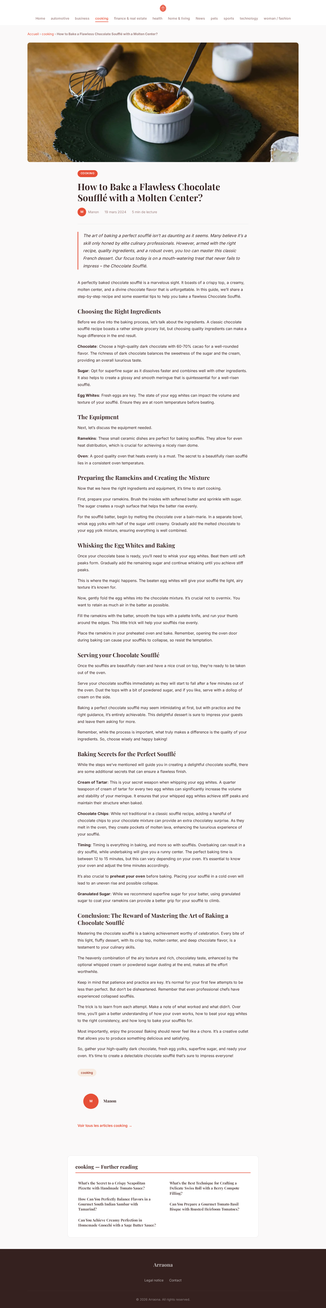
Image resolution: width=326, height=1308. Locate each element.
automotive (60, 18)
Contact (175, 1280)
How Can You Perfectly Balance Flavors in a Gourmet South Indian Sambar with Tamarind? (114, 1204)
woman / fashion (277, 18)
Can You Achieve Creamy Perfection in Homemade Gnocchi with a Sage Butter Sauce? (117, 1222)
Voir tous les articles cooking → (105, 1125)
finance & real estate (130, 18)
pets (214, 18)
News (200, 18)
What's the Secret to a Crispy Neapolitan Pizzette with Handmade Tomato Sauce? (111, 1185)
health (157, 18)
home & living (179, 18)
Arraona (163, 1264)
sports (229, 18)
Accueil (33, 34)
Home (40, 18)
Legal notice (153, 1280)
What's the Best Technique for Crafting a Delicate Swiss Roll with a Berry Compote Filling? (204, 1188)
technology (249, 18)
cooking (101, 18)
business (82, 18)
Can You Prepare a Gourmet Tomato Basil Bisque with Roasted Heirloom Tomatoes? (204, 1206)
